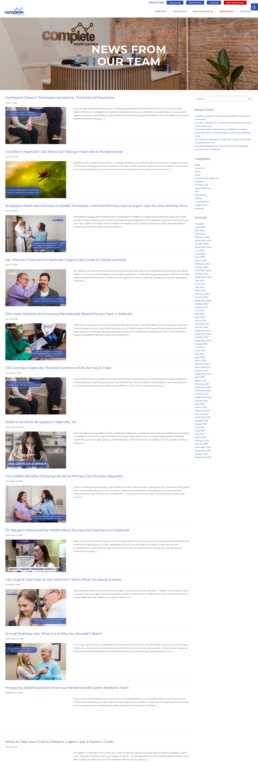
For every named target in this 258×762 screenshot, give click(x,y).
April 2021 (200, 377)
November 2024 (203, 270)
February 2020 (202, 410)
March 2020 (201, 407)
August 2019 (201, 424)
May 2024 (200, 287)
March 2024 (201, 290)
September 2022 (203, 340)
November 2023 (203, 300)
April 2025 (200, 257)
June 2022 (200, 350)
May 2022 (200, 354)
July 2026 (199, 224)
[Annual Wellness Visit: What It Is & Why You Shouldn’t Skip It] (35, 661)
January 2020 (202, 414)
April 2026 (200, 233)
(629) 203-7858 (156, 2)
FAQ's (198, 171)
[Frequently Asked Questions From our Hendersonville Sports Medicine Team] (35, 715)
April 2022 (200, 357)
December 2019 (202, 417)
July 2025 (199, 250)
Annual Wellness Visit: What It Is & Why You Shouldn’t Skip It (53, 634)
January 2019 (201, 444)
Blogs (197, 165)
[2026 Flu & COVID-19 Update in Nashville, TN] (35, 450)
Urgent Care (201, 205)
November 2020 (203, 390)
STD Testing (201, 195)
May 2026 (200, 230)
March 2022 (201, 360)
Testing (198, 198)
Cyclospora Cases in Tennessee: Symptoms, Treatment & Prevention (59, 97)
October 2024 (202, 274)
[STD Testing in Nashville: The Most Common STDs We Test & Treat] (35, 395)
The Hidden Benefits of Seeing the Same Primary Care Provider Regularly (64, 476)
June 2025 (200, 254)
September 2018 (203, 457)
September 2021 (203, 374)
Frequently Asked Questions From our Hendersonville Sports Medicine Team (67, 688)
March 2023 (201, 320)
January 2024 (202, 297)
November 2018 (203, 450)
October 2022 (202, 337)
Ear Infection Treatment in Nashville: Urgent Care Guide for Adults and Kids (65, 260)
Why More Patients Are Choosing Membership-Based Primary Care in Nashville (68, 314)
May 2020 (200, 404)
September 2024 (203, 277)
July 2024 (200, 280)
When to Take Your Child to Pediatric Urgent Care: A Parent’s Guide (59, 742)
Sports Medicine (203, 188)
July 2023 (199, 310)
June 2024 (200, 283)
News (197, 175)
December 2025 (203, 240)
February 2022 (202, 364)
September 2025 (203, 247)
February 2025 (202, 264)
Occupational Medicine (206, 178)
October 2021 (201, 370)
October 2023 (201, 304)
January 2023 (201, 327)
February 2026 (202, 237)
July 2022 (199, 347)
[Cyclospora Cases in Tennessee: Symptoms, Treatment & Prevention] (35, 125)
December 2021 (202, 367)
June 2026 (200, 227)
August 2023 (201, 307)
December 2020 (203, 387)
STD (197, 191)
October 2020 (202, 394)
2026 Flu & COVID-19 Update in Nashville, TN (40, 422)
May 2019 (199, 434)
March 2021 (200, 380)
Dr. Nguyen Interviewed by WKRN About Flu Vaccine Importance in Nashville (67, 530)
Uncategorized (202, 201)
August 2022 (201, 344)
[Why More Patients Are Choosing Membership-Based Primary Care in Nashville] (35, 341)
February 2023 (202, 324)
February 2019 (202, 440)
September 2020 (203, 397)
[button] (254, 6)
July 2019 (199, 427)
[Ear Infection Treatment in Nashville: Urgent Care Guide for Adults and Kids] (35, 287)
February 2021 (202, 384)
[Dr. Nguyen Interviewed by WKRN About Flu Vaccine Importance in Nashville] (35, 555)
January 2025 (201, 267)
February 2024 (202, 294)
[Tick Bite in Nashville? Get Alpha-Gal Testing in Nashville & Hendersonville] (35, 179)
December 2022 (203, 330)
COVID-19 (199, 168)
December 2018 (203, 447)
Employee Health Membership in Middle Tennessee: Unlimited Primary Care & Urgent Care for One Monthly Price (96, 206)
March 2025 (201, 260)
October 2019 (201, 420)
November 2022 (203, 334)
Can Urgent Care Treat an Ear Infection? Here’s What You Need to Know (63, 580)
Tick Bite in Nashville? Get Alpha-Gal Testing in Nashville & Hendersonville (64, 152)
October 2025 (201, 243)
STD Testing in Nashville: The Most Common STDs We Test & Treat (58, 368)
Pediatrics (200, 181)
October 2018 (201, 454)
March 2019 (200, 437)
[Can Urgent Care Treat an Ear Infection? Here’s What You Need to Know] (35, 607)
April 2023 (200, 317)
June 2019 (200, 430)
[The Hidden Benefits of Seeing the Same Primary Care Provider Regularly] (35, 504)
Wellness (199, 208)
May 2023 (199, 314)
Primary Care (201, 185)
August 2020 (201, 400)
